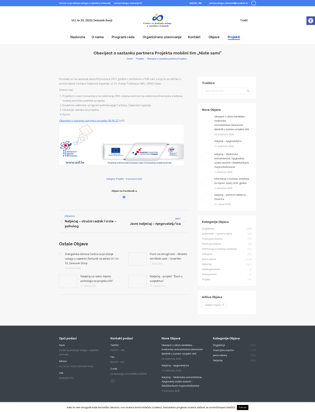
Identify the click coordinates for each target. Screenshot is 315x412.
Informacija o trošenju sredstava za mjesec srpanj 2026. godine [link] (231, 181)
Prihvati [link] (242, 407)
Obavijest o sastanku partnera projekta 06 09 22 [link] (88, 120)
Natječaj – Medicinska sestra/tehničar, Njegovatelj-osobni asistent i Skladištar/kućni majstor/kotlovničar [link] (231, 160)
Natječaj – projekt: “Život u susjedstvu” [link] (166, 279)
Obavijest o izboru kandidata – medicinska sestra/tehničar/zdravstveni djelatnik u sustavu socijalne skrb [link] (231, 123)
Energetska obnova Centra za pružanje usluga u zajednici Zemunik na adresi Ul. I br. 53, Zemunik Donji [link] (92, 258)
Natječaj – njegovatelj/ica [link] (228, 141)
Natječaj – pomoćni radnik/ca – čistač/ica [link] (231, 197)
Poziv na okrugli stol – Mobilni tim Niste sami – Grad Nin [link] (168, 256)
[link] (310, 20)
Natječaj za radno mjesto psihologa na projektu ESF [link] (96, 279)
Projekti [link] (120, 178)
